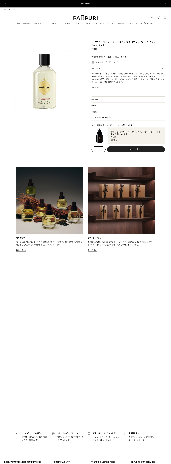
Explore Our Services (143, 462)
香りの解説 (96, 99)
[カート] (165, 17)
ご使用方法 (96, 112)
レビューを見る (119, 57)
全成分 (94, 106)
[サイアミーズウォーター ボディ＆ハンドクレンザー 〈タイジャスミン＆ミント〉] (100, 135)
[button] (23, 24)
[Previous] (5, 4)
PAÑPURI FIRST (10, 10)
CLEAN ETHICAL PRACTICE (102, 118)
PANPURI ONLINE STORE (103, 462)
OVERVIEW (96, 69)
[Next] (165, 4)
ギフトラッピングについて (107, 62)
